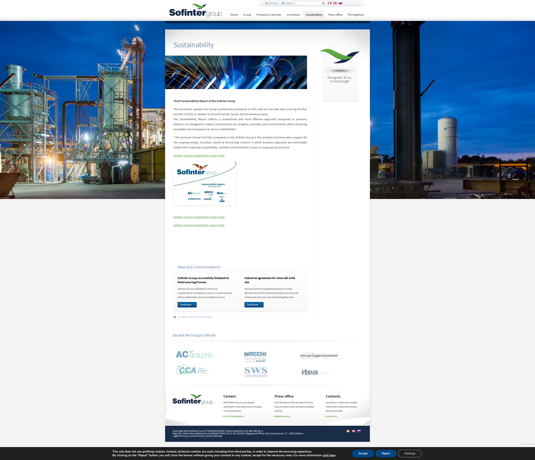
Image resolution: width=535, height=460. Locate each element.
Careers (289, 3)
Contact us (331, 416)
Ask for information (233, 416)
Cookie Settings (214, 436)
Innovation (293, 15)
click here (329, 455)
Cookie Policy (197, 436)
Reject (386, 453)
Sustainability (314, 15)
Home (234, 15)
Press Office (335, 15)
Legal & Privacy (180, 436)
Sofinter (195, 10)
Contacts (273, 3)
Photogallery (356, 15)
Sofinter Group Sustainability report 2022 (198, 225)
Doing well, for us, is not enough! (339, 79)
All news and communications (195, 317)
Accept (363, 453)
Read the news (282, 416)
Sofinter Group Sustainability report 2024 (198, 156)
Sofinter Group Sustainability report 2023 (198, 217)
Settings (409, 453)
